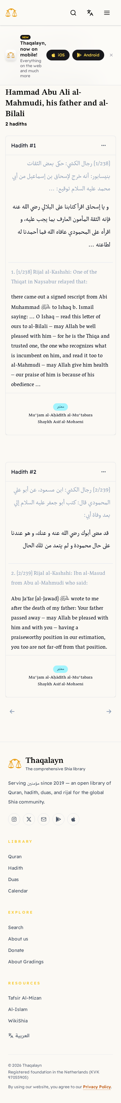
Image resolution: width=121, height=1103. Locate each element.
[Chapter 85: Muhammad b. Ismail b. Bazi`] (109, 711)
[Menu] (107, 12)
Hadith (15, 868)
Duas (13, 879)
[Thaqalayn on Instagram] (14, 819)
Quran (15, 857)
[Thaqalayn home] (13, 12)
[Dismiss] (111, 55)
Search (15, 927)
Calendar (18, 891)
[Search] (73, 12)
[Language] (90, 12)
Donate (16, 950)
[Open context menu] (103, 145)
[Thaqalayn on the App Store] (73, 819)
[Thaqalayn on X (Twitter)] (29, 819)
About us (18, 939)
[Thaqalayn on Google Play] (58, 819)
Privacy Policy (97, 1086)
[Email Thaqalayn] (44, 819)
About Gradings (26, 962)
